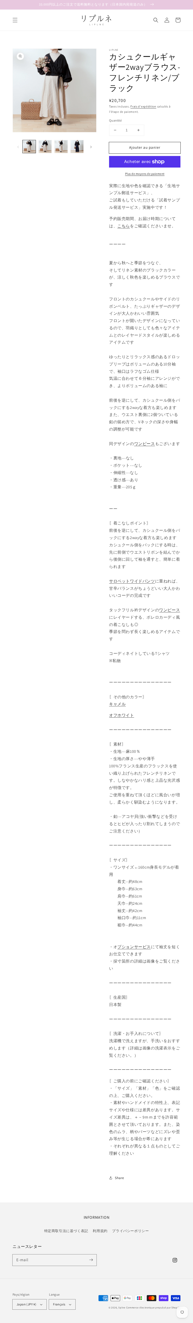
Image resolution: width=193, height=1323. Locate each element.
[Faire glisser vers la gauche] (18, 146)
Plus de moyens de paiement (145, 174)
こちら (123, 226)
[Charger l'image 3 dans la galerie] (61, 146)
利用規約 (100, 1231)
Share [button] (119, 1178)
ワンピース (144, 443)
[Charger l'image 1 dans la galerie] (29, 146)
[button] (15, 20)
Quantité (115, 120)
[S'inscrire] (90, 1259)
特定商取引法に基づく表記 (66, 1231)
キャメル (117, 704)
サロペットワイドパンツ (132, 581)
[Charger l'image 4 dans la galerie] (77, 146)
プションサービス (134, 946)
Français (59, 1304)
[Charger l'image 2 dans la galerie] (45, 146)
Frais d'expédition (143, 106)
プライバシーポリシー (130, 1231)
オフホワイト (121, 715)
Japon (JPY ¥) (26, 1304)
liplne (121, 1307)
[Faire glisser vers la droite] (90, 146)
